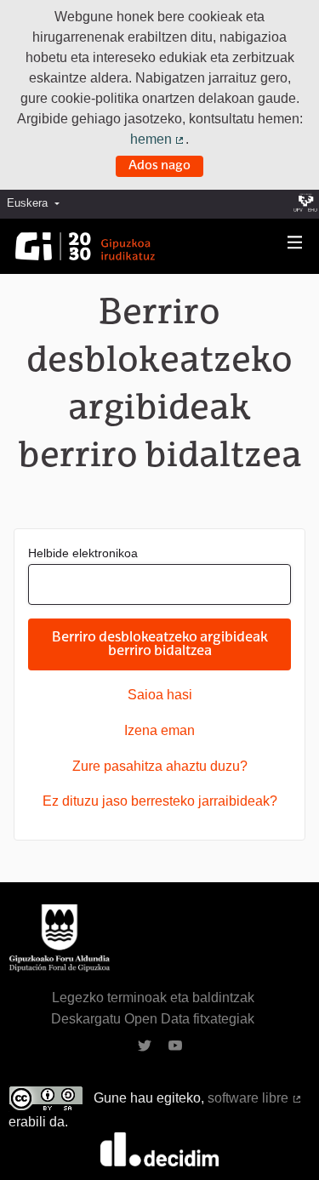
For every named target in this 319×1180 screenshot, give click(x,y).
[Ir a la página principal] (85, 246)
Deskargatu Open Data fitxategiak (152, 1019)
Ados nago (159, 166)
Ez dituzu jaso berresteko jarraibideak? (160, 801)
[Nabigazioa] (295, 243)
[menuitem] (37, 204)
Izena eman (159, 730)
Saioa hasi (160, 694)
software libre (255, 1098)
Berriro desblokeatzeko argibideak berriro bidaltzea (160, 644)
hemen (158, 139)
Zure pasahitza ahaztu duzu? (160, 766)
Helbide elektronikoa (83, 553)
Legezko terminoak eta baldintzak (153, 997)
